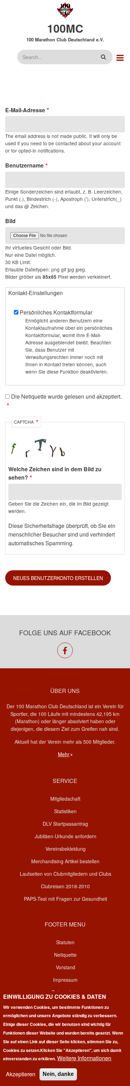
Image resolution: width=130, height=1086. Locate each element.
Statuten (65, 942)
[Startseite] (65, 10)
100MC (65, 28)
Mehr (63, 754)
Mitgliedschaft (65, 798)
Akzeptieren (20, 1074)
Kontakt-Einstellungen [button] (35, 293)
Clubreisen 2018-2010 (65, 886)
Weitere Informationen (84, 1058)
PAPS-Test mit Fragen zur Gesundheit (65, 898)
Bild (10, 221)
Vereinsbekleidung (65, 848)
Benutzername (24, 165)
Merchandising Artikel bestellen (65, 861)
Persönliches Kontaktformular (56, 312)
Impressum (65, 979)
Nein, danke (58, 1074)
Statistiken (65, 811)
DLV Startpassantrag (65, 823)
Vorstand (65, 967)
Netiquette (65, 954)
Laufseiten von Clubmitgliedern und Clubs (65, 873)
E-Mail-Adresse (25, 110)
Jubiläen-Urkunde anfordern (65, 836)
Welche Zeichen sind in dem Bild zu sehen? (55, 473)
